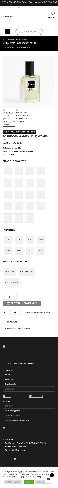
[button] (7, 31)
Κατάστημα (9, 379)
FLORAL (12, 155)
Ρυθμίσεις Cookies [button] (13, 482)
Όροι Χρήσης (9, 406)
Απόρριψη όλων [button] (42, 482)
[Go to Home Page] (3, 39)
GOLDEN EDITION (18, 151)
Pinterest (15, 312)
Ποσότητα (9, 230)
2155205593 (9, 16)
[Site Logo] (29, 16)
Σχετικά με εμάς (10, 384)
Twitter (10, 312)
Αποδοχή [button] (29, 482)
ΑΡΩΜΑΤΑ (29, 151)
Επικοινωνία (9, 389)
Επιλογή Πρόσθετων (15, 262)
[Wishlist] (53, 13)
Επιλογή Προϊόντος (14, 161)
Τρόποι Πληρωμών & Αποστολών (17, 420)
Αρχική (7, 374)
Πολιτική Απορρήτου (12, 411)
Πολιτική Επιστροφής (12, 415)
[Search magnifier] (39, 32)
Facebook (5, 312)
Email (20, 312)
